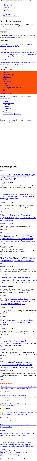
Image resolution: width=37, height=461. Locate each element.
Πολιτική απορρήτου (11, 37)
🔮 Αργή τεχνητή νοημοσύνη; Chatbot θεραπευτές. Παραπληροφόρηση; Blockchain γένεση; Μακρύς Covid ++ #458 (18, 396)
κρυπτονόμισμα (8, 5)
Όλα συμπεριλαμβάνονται (11, 16)
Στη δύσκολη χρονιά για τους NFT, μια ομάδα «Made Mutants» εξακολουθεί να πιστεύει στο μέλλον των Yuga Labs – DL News (17, 239)
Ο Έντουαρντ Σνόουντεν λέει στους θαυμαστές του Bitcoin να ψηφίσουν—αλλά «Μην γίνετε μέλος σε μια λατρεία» (18, 280)
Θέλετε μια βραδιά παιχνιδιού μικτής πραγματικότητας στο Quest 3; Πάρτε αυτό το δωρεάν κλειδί (18, 217)
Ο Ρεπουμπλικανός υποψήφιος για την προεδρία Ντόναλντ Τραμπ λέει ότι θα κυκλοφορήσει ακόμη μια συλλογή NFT (16, 364)
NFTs (5, 12)
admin (3, 183)
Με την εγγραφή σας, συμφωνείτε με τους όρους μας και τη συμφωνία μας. (17, 36)
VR (4, 18)
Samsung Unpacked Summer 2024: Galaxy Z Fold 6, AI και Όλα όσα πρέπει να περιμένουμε (17, 434)
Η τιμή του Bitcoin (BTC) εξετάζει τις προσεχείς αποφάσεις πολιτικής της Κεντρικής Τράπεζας (16, 45)
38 (5, 379)
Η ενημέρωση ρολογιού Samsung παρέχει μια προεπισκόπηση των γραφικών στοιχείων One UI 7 (17, 176)
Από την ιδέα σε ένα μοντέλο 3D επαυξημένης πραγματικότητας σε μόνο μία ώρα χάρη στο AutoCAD (18, 343)
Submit (18, 455)
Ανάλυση (6, 9)
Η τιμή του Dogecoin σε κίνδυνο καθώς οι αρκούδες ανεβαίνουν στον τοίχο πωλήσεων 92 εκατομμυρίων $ (17, 63)
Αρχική (5, 4)
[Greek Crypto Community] (15, 96)
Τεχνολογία (6, 14)
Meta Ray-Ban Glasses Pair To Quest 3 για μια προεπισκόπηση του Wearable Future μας (18, 260)
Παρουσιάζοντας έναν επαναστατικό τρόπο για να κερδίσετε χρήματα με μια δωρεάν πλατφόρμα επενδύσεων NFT (18, 196)
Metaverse (6, 11)
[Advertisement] (18, 144)
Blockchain (7, 7)
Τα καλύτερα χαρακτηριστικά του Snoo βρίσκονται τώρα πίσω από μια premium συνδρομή (17, 322)
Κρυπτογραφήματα (5, 98)
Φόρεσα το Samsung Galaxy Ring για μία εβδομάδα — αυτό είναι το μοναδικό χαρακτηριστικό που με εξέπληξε (17, 301)
